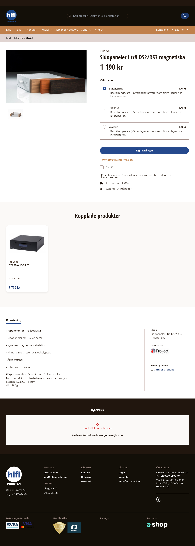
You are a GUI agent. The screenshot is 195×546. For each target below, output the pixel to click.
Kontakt (85, 472)
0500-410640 (51, 472)
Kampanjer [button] (163, 29)
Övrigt (85, 29)
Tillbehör (18, 38)
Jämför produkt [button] (164, 369)
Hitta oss (86, 477)
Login (122, 472)
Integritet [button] (124, 477)
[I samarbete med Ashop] (157, 525)
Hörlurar (31, 29)
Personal (86, 481)
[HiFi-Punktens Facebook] (158, 499)
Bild (19, 29)
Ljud (8, 29)
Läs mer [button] (180, 29)
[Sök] (70, 16)
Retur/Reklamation (129, 481)
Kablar (45, 29)
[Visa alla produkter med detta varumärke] (170, 351)
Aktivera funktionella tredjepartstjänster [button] (97, 435)
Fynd (97, 29)
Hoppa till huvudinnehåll (96, 4)
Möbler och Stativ (65, 29)
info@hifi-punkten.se (55, 477)
